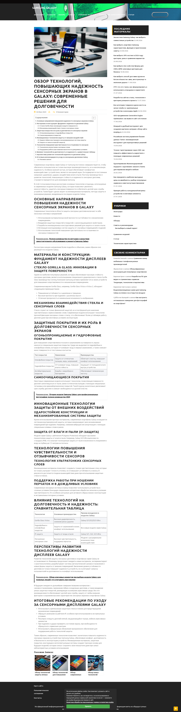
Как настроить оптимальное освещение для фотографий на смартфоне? (130, 300)
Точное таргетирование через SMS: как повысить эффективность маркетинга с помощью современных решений (129, 153)
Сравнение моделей (87, 15)
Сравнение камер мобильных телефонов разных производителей (130, 261)
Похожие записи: (45, 159)
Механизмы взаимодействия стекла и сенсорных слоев (59, 128)
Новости (51, 15)
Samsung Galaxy (44, 7)
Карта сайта (38, 686)
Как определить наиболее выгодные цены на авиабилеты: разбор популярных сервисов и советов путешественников (130, 180)
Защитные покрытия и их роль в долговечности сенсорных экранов (62, 130)
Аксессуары (39, 15)
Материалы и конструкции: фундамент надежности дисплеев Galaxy (62, 123)
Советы (71, 15)
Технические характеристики (112, 15)
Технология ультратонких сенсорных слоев (55, 147)
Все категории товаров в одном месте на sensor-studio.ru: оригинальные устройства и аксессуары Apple (130, 108)
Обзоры (61, 15)
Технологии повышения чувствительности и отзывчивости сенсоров (62, 145)
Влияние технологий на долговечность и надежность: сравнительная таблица (66, 152)
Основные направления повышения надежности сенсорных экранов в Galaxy (65, 121)
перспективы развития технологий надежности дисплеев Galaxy (61, 154)
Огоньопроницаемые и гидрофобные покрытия (56, 133)
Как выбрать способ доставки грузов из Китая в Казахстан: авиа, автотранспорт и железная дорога (130, 79)
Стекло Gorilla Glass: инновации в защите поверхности (59, 126)
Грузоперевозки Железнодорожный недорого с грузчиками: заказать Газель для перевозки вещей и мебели (129, 166)
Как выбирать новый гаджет (126, 228)
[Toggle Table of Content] (92, 118)
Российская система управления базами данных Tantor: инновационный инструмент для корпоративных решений (130, 139)
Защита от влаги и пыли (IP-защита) (52, 142)
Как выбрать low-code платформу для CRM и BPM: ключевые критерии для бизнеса (129, 69)
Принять (88, 706)
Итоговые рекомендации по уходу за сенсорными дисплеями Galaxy (62, 157)
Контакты (38, 698)
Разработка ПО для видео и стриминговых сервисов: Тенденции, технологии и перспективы (130, 279)
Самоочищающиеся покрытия (50, 135)
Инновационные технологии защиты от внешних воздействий (60, 138)
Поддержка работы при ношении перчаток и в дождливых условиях (63, 149)
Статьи (131, 15)
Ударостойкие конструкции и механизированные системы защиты (63, 140)
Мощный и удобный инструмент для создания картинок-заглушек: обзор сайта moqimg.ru (130, 129)
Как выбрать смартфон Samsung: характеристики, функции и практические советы (130, 48)
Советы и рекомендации (123, 225)
